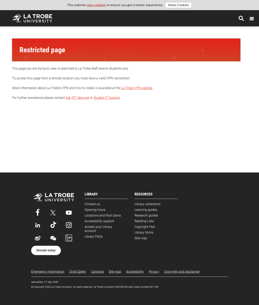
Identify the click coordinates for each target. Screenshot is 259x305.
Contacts (97, 272)
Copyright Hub (145, 227)
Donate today (46, 250)
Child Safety (77, 272)
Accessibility (135, 272)
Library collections (147, 204)
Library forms (144, 232)
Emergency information (47, 272)
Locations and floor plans (103, 215)
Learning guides (146, 210)
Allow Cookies (178, 5)
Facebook (37, 211)
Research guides (146, 215)
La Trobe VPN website (136, 88)
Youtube (68, 211)
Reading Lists (144, 221)
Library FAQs (94, 236)
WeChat (53, 238)
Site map (141, 238)
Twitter (53, 211)
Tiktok (53, 225)
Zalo (68, 238)
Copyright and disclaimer (182, 272)
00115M (153, 287)
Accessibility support (99, 221)
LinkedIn (37, 225)
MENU (252, 19)
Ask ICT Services (77, 98)
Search (241, 18)
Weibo (37, 238)
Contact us (92, 204)
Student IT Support (106, 98)
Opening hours (95, 210)
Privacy (154, 272)
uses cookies (96, 5)
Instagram (68, 225)
